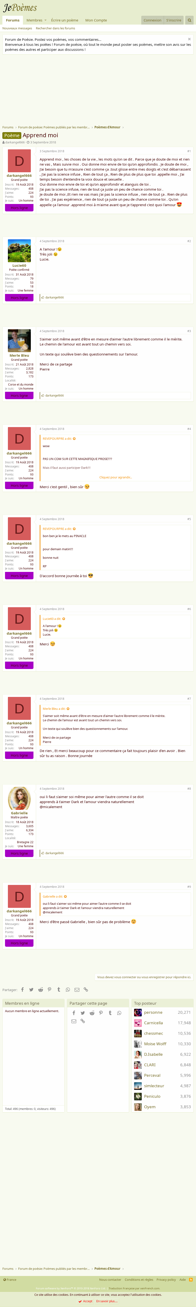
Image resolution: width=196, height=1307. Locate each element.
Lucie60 (19, 265)
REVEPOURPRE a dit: (57, 438)
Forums (12, 20)
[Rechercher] (189, 20)
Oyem (150, 1106)
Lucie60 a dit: (52, 619)
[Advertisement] (99, 90)
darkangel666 (15, 142)
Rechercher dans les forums (55, 28)
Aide (183, 1279)
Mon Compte (96, 20)
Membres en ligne (22, 1003)
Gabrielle (19, 812)
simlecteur (154, 1085)
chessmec (153, 1033)
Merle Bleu (19, 355)
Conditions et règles (139, 1279)
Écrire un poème (64, 20)
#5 (189, 519)
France (11, 1279)
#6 (189, 609)
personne (153, 1012)
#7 (189, 699)
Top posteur (145, 1003)
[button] (45, 20)
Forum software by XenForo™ (71, 1288)
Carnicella (153, 1022)
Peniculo (152, 1096)
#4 (189, 429)
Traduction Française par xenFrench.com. (134, 1288)
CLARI (150, 1064)
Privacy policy (166, 1279)
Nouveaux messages (17, 28)
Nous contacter (110, 1279)
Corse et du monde (20, 384)
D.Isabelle (153, 1054)
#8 (189, 789)
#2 (189, 241)
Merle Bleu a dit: (54, 708)
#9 (189, 887)
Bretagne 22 (25, 842)
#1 (189, 151)
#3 (189, 331)
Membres (34, 20)
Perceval (152, 1075)
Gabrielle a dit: (53, 896)
